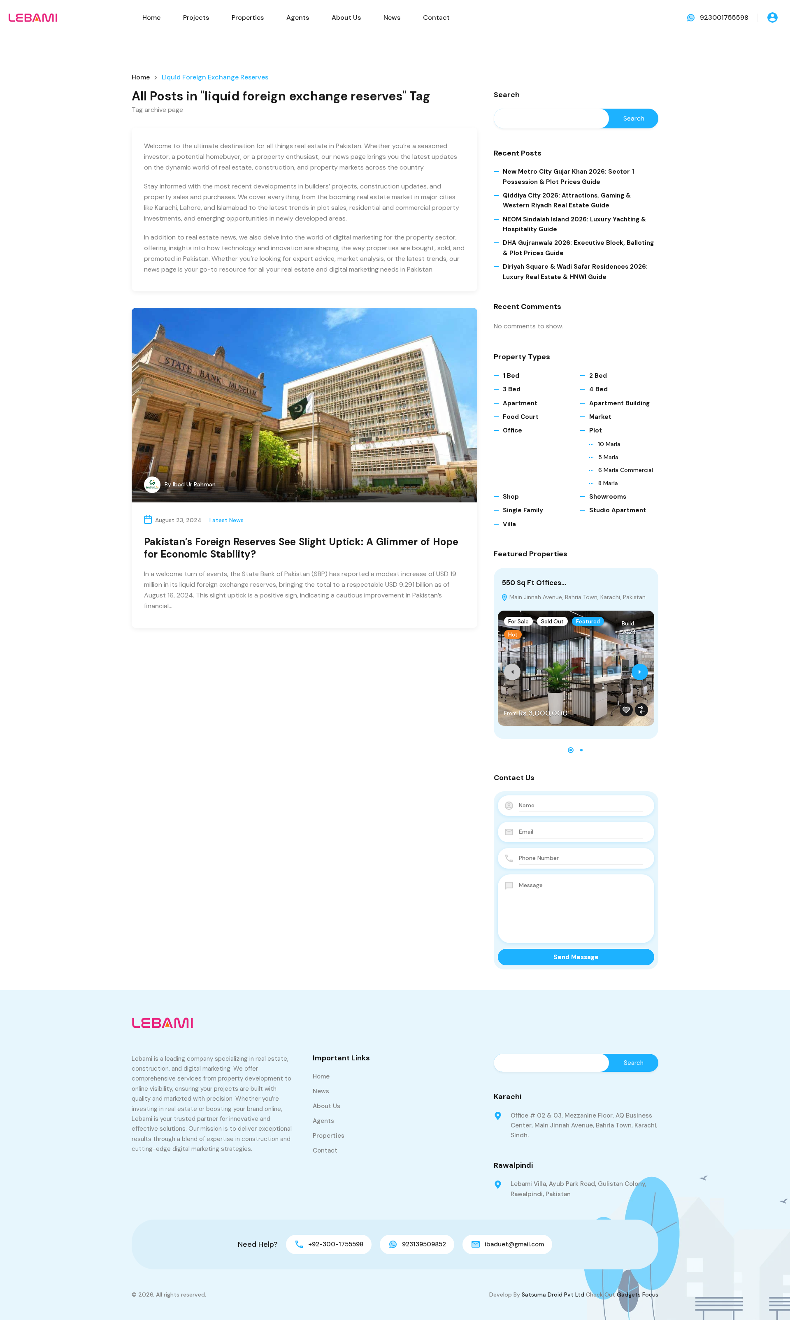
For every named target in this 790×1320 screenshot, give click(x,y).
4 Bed (598, 389)
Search (507, 95)
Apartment (520, 403)
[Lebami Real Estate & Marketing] (33, 17)
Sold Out (552, 621)
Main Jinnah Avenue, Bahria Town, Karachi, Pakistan (577, 597)
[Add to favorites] (626, 709)
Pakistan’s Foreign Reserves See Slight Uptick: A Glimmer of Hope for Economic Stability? (301, 547)
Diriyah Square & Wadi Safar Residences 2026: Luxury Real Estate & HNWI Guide (575, 272)
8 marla (608, 483)
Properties (248, 17)
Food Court (521, 417)
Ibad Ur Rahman (194, 484)
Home (151, 17)
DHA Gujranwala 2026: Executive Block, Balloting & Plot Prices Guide (578, 248)
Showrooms (607, 497)
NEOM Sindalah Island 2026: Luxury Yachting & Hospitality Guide (574, 224)
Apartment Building (619, 403)
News (391, 17)
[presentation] (512, 672)
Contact (436, 17)
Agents (297, 17)
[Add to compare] (641, 709)
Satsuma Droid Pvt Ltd (553, 1294)
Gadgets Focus (637, 1294)
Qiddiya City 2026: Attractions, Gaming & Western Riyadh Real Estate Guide (567, 200)
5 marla (608, 457)
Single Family (523, 510)
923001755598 (724, 17)
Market (600, 417)
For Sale (518, 621)
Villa (509, 524)
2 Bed (598, 376)
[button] (571, 750)
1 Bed (511, 376)
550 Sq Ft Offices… (534, 582)
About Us (346, 17)
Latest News (226, 520)
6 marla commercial (625, 470)
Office (512, 430)
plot (595, 430)
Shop (511, 497)
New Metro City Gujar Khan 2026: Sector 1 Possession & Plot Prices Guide (568, 176)
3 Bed (511, 389)
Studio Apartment (617, 510)
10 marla (609, 444)
